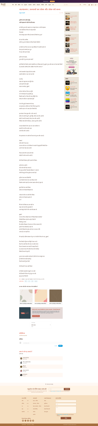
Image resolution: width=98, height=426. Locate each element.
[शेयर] (60, 13)
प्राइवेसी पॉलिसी (24, 424)
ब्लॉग (46, 4)
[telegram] (33, 421)
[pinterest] (30, 421)
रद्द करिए (56, 345)
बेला (13, 4)
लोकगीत (25, 411)
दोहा (25, 409)
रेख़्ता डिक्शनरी (46, 406)
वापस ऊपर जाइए (50, 384)
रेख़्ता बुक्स (46, 411)
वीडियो (42, 4)
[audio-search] (80, 5)
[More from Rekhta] (89, 5)
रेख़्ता (45, 400)
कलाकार (36, 281)
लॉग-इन (84, 4)
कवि (16, 4)
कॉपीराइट (32, 424)
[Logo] (3, 4)
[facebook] (23, 421)
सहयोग (34, 414)
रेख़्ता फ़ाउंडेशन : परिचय (37, 406)
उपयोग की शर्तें (29, 424)
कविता (19, 4)
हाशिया (34, 4)
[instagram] (28, 421)
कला (29, 281)
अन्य (53, 4)
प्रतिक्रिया (60, 345)
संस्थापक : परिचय (36, 403)
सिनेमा (26, 281)
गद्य (22, 4)
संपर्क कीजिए (35, 409)
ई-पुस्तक (25, 4)
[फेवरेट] (62, 12)
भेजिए (66, 418)
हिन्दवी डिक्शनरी (47, 409)
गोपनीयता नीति (59, 391)
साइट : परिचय (35, 400)
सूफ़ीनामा (45, 403)
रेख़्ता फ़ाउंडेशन (53, 391)
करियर (34, 411)
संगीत (32, 281)
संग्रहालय (38, 4)
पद (25, 406)
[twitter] (25, 421)
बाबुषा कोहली (22, 13)
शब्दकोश (30, 4)
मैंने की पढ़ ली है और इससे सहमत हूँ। (59, 391)
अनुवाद (49, 4)
